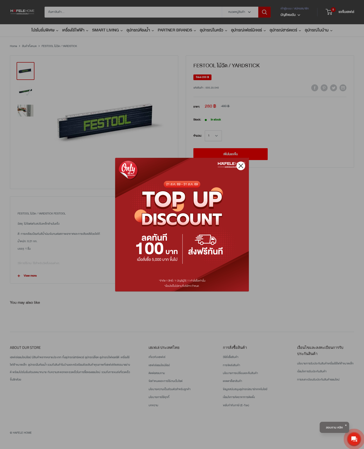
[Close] (240, 166)
